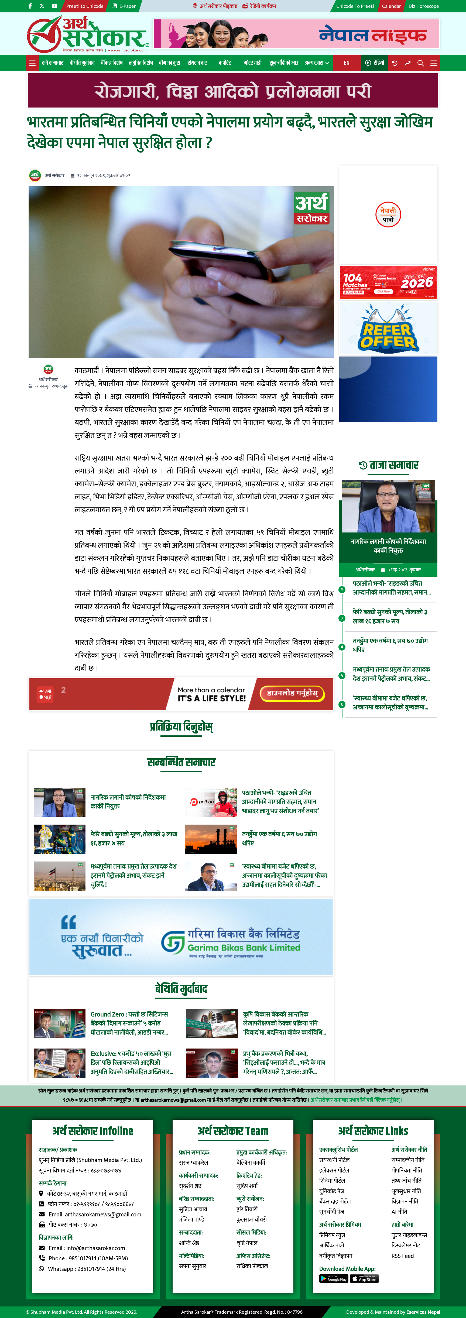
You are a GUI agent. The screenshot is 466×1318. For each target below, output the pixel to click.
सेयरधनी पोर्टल (334, 1160)
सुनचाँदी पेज (331, 1212)
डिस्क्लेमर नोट (406, 1245)
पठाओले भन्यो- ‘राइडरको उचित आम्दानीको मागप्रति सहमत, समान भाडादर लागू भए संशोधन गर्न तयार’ (280, 802)
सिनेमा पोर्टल (332, 1181)
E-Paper (127, 6)
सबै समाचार (52, 62)
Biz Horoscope (424, 6)
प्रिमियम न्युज (332, 1235)
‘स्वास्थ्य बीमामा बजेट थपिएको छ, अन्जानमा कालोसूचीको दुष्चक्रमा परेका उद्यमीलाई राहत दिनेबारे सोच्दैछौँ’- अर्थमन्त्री (284, 876)
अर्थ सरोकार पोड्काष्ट (218, 6)
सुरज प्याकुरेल (193, 1163)
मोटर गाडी (253, 62)
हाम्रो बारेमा (402, 1225)
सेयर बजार (197, 62)
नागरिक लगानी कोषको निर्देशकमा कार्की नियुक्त (128, 802)
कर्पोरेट (225, 62)
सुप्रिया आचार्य (193, 1209)
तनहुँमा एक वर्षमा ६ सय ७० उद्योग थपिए (279, 839)
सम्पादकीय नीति (408, 1160)
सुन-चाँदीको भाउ (284, 62)
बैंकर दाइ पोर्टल (335, 1201)
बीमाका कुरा (169, 62)
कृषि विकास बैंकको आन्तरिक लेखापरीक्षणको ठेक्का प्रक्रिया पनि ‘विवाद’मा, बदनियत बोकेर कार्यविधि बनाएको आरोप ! (282, 1023)
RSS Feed (403, 1256)
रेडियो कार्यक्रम (263, 6)
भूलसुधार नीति (406, 1191)
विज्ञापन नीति (405, 1201)
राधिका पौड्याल (252, 1266)
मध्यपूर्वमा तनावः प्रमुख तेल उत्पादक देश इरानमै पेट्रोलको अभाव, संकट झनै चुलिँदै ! (134, 876)
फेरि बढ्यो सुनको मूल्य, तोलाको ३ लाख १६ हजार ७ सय (134, 839)
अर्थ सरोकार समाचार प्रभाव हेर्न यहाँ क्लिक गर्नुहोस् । (357, 1100)
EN (347, 62)
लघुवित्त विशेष (141, 62)
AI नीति (399, 1212)
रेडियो (379, 62)
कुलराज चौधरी (252, 1219)
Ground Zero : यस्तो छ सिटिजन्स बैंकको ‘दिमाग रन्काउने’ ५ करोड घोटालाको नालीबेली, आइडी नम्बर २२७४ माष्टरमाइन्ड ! (129, 1023)
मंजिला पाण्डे (191, 1219)
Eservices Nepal (423, 1312)
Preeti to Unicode (85, 6)
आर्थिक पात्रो (331, 1245)
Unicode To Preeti (355, 6)
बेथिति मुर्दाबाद (82, 62)
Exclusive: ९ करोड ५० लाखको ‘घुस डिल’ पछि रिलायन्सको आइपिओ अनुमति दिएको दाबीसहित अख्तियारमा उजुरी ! (133, 1063)
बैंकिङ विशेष (111, 62)
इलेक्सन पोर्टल (334, 1170)
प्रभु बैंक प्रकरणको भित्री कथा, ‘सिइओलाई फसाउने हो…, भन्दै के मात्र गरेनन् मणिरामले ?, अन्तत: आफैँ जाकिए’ (284, 1063)
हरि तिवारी (247, 1209)
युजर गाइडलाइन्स (409, 1235)
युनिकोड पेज (331, 1191)
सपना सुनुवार (192, 1266)
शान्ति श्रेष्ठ (189, 1243)
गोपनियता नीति (407, 1170)
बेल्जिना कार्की (251, 1163)
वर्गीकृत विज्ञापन (335, 1256)
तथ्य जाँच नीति (407, 1181)
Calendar (391, 6)
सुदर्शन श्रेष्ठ (190, 1186)
